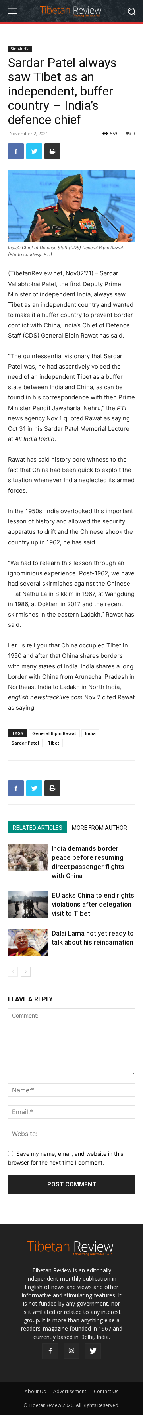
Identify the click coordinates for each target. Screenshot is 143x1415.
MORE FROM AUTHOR (99, 828)
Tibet (53, 743)
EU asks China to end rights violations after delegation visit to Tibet (93, 904)
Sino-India (19, 49)
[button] (131, 11)
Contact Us (106, 1391)
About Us (35, 1391)
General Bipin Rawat (54, 733)
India (90, 733)
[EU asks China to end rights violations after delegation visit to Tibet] (28, 904)
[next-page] (26, 972)
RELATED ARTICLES (37, 828)
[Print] (52, 151)
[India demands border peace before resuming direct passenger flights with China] (28, 857)
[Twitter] (34, 151)
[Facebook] (16, 151)
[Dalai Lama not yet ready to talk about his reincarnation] (28, 942)
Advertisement (69, 1391)
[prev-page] (13, 972)
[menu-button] (12, 11)
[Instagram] (71, 1351)
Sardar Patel (25, 743)
